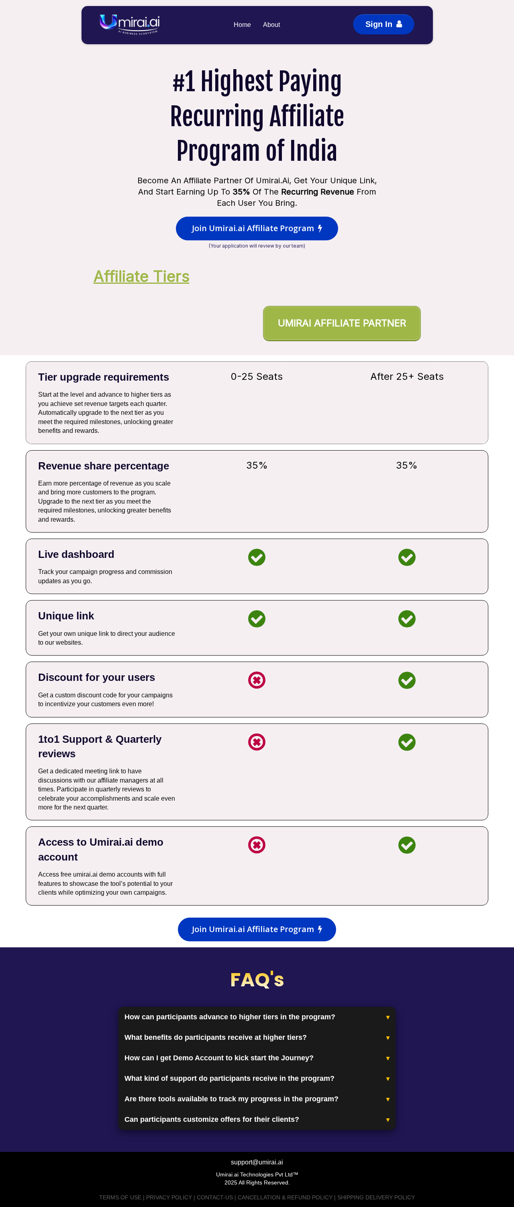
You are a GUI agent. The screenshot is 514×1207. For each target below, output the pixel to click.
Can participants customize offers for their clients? (211, 1119)
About (271, 24)
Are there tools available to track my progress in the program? (231, 1099)
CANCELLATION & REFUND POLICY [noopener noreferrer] (285, 1197)
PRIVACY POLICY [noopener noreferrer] (169, 1197)
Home (242, 24)
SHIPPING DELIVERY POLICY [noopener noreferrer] (376, 1197)
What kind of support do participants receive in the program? (229, 1078)
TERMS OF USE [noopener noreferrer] (120, 1197)
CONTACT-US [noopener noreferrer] (215, 1197)
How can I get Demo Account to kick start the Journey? (219, 1058)
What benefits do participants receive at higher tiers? (215, 1037)
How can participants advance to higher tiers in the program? (229, 1017)
